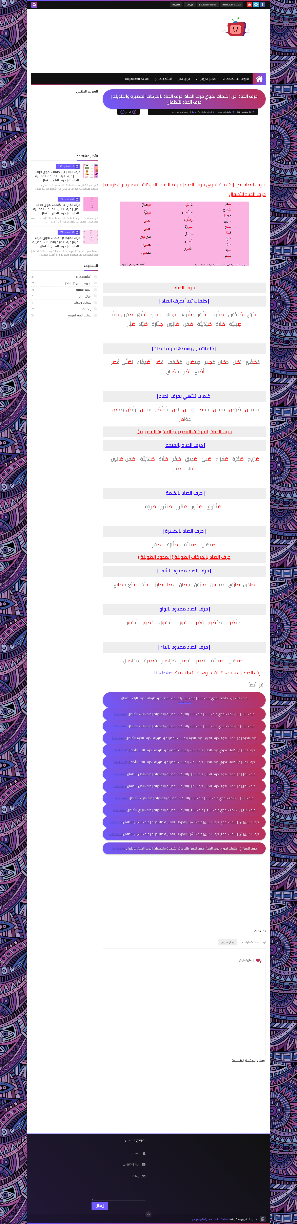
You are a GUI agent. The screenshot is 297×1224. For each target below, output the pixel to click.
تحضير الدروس (208, 78)
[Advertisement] (104, 41)
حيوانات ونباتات (61, 302)
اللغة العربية (61, 289)
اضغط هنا (164, 672)
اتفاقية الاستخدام (208, 4)
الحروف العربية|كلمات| (236, 78)
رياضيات (61, 309)
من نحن (190, 4)
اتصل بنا (176, 4)
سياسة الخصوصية (231, 4)
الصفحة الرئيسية (205, 112)
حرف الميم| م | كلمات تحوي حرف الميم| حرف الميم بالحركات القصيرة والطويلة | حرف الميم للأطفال (56, 242)
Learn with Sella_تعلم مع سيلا (209, 1219)
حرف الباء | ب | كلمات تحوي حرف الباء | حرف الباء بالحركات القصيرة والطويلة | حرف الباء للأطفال (57, 176)
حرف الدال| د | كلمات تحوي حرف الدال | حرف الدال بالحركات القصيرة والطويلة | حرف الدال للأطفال (56, 209)
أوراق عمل (184, 78)
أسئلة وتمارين (163, 78)
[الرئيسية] (259, 78)
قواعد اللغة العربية (136, 78)
